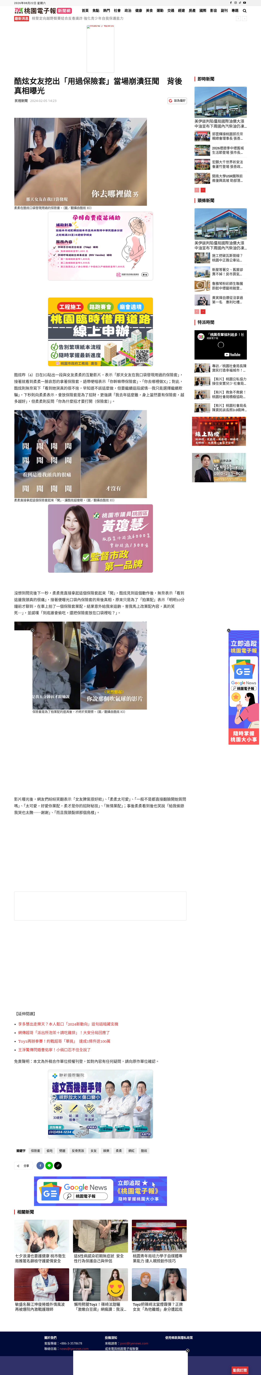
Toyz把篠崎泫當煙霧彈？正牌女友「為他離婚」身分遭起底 (158, 1307)
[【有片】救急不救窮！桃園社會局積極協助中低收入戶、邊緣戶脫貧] (202, 394)
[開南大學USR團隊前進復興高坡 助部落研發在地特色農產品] (202, 178)
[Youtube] (244, 3)
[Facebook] (231, 3)
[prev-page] (197, 190)
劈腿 (62, 1151)
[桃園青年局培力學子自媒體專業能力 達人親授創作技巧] (159, 1236)
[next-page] (203, 190)
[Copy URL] (58, 1165)
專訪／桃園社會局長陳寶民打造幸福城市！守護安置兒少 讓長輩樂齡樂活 (229, 368)
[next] (244, 18)
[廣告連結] (100, 1191)
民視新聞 (21, 101)
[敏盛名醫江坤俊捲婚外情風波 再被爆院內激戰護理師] (41, 1284)
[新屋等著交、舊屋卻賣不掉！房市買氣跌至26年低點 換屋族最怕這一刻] (202, 271)
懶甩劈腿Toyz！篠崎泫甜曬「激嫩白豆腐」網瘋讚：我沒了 (99, 1307)
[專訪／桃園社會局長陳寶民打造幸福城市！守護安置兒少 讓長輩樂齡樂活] (202, 368)
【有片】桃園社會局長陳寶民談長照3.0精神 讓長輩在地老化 (229, 408)
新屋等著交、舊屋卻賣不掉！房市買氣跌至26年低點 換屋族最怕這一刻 (227, 272)
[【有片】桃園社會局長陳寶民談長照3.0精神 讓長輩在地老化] (202, 408)
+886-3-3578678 (71, 1343)
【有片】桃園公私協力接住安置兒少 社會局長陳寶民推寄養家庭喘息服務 (229, 381)
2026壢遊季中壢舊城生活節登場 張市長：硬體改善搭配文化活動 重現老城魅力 (228, 150)
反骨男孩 (78, 1151)
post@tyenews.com (134, 1343)
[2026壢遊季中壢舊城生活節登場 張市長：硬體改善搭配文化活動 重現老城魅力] (202, 150)
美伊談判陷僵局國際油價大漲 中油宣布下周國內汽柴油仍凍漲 (219, 124)
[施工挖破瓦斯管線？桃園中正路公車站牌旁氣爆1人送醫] (202, 258)
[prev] (238, 18)
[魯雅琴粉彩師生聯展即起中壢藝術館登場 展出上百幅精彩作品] (202, 286)
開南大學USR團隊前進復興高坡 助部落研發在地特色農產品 (228, 178)
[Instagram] (235, 3)
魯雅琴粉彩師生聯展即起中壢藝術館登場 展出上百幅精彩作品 (227, 286)
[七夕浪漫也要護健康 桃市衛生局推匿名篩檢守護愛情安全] (41, 1236)
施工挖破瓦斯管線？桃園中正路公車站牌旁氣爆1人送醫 (227, 258)
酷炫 (144, 1151)
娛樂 (106, 1151)
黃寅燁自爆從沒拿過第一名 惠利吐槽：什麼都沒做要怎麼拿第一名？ (227, 300)
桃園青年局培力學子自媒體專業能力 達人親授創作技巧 (157, 1258)
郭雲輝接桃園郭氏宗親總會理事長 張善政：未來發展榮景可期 (81, 18)
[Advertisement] (130, 1363)
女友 (94, 1151)
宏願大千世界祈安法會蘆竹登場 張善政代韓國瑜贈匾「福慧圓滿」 (228, 164)
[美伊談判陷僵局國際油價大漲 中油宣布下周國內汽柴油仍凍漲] (221, 102)
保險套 (35, 1151)
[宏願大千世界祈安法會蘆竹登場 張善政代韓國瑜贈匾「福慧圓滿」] (202, 164)
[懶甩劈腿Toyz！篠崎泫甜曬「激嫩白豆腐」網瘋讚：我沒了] (100, 1284)
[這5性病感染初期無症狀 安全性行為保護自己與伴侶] (100, 1236)
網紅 (131, 1151)
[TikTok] (240, 3)
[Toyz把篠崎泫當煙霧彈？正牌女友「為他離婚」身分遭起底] (159, 1284)
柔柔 (119, 1151)
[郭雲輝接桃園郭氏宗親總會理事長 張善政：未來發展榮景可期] (202, 136)
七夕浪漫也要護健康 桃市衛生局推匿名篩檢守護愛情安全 (40, 1258)
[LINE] (49, 1165)
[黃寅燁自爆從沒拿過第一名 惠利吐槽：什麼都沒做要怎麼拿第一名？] (202, 300)
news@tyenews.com (74, 1349)
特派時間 (206, 322)
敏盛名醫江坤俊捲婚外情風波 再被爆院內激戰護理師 (40, 1307)
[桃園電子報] (43, 10)
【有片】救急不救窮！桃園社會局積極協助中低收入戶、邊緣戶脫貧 (229, 394)
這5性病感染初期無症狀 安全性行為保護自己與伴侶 (99, 1258)
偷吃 (50, 1151)
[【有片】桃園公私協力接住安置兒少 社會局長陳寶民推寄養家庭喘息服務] (202, 381)
